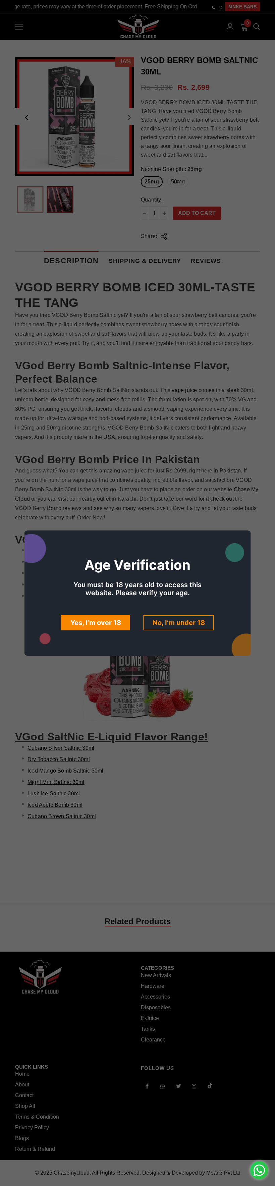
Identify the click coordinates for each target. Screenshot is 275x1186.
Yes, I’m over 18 (95, 623)
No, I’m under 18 (179, 623)
